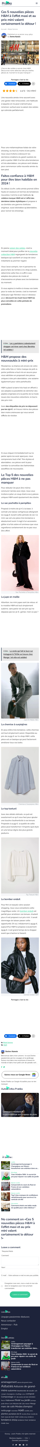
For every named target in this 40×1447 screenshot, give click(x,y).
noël (21, 1410)
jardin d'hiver (5, 1403)
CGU (26, 1438)
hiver (18, 1400)
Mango (33, 1403)
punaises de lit (15, 1414)
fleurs (3, 1400)
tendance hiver (22, 1420)
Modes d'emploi (23, 1406)
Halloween (10, 1400)
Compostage (7, 1397)
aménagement (9, 1382)
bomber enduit (26, 911)
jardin (27, 1400)
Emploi (4, 1328)
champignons (10, 1394)
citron (23, 1394)
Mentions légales (15, 1438)
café (35, 1391)
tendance (31, 1417)
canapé (3, 1394)
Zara (7, 1423)
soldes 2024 (23, 1417)
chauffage (18, 1394)
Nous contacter (8, 1321)
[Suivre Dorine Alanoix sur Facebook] (1, 1067)
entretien (32, 1397)
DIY (15, 1397)
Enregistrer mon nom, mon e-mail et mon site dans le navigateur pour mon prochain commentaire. (21, 1285)
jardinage (33, 1400)
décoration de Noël (22, 1397)
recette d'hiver (26, 1414)
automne (12, 1390)
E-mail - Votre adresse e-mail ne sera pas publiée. (20, 1275)
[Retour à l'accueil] (15, 3)
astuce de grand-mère (24, 1382)
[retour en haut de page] (36, 1435)
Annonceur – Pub (9, 1324)
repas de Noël (9, 1417)
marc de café (8, 1406)
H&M (5, 1045)
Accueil (3, 29)
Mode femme (13, 29)
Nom (3, 1267)
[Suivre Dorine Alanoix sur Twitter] (4, 1067)
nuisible (26, 1411)
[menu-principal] (36, 3)
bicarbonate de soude (25, 1391)
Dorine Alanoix (15, 37)
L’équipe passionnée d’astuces (15, 1317)
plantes (4, 1414)
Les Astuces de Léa (17, 1403)
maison (27, 1403)
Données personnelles (20, 1440)
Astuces (7, 1386)
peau (31, 1411)
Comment (5, 1255)
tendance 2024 (9, 1420)
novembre (14, 1411)
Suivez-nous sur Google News (17, 1075)
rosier (17, 1417)
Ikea (22, 1400)
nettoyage (6, 1410)
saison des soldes (17, 248)
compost (30, 1394)
